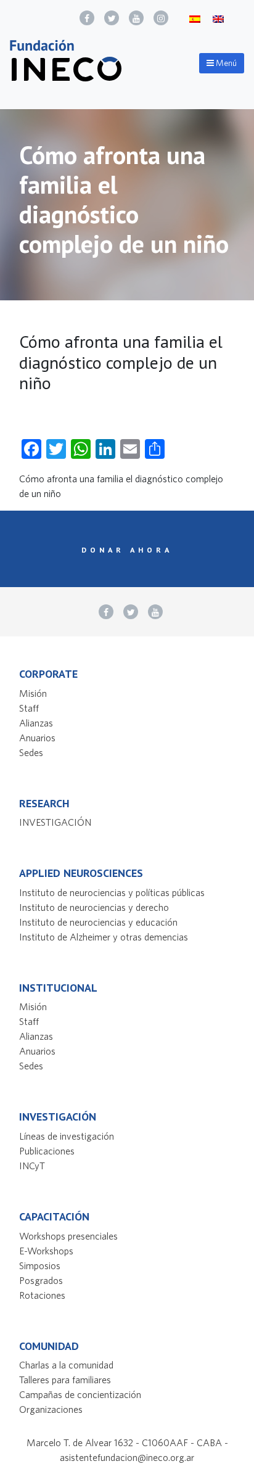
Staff (29, 708)
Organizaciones (51, 1409)
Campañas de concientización (80, 1394)
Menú (225, 63)
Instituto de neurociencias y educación (98, 922)
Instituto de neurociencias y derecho (94, 907)
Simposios (39, 1265)
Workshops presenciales (68, 1235)
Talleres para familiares (65, 1379)
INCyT (32, 1165)
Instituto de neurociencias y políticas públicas (112, 892)
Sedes (31, 752)
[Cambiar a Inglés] (218, 18)
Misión (33, 693)
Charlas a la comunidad (66, 1364)
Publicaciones (47, 1150)
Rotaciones (42, 1295)
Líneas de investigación (66, 1136)
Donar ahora (127, 549)
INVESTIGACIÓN (55, 822)
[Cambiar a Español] (195, 18)
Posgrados (41, 1280)
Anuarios (37, 737)
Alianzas (36, 722)
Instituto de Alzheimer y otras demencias (103, 936)
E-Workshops (46, 1250)
